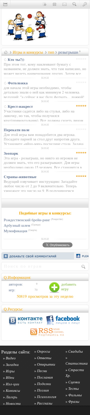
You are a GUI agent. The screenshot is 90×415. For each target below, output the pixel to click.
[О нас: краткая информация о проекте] (44, 3)
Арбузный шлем (22, 225)
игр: (11, 290)
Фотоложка (18, 83)
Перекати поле (17, 129)
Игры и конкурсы (28, 52)
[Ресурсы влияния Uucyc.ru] (6, 52)
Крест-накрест (20, 106)
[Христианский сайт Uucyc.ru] (27, 43)
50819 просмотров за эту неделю (45, 296)
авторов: (15, 284)
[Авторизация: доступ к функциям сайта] (85, 3)
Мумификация (20, 230)
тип (51, 52)
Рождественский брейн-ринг (33, 219)
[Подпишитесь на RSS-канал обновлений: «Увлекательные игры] (45, 336)
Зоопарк (11, 153)
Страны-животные (20, 176)
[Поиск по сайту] (74, 3)
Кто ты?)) (16, 59)
